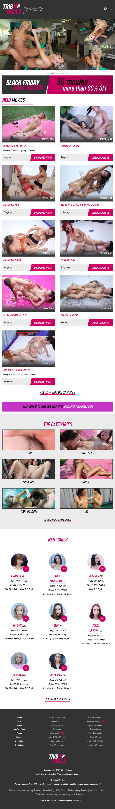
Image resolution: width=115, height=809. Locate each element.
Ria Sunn (19, 625)
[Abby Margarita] (57, 561)
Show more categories (57, 520)
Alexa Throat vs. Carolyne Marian (80, 205)
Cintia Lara (19, 576)
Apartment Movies (95, 725)
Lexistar (19, 675)
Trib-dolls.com (66, 770)
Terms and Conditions (17, 790)
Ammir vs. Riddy (12, 260)
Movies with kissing (95, 745)
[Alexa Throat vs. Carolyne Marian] (86, 183)
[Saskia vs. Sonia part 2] (28, 348)
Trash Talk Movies (95, 733)
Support (19, 737)
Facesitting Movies (57, 745)
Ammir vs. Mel (11, 205)
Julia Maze (57, 675)
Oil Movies (57, 729)
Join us (19, 725)
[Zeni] (57, 611)
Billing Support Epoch (83, 790)
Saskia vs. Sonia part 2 (16, 370)
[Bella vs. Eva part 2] (28, 124)
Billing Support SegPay (64, 790)
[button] (48, 73)
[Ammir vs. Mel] (28, 183)
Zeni (57, 625)
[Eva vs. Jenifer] (86, 293)
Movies (19, 717)
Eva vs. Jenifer (69, 315)
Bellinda (96, 576)
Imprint (96, 790)
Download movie (42, 157)
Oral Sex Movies (95, 717)
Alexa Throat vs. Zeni (15, 315)
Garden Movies (57, 741)
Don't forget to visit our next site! (57, 406)
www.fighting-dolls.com (70, 800)
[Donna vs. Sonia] (86, 124)
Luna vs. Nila (68, 260)
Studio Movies (95, 729)
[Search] (105, 8)
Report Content (59, 780)
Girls (19, 721)
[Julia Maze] (57, 660)
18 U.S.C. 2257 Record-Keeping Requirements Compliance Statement (57, 794)
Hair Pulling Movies (57, 737)
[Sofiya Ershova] (95, 611)
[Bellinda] (95, 561)
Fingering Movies (95, 721)
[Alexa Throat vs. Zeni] (28, 293)
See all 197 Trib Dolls (57, 699)
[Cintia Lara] (19, 561)
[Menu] (111, 8)
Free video (19, 741)
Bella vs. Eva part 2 (14, 146)
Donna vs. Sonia (70, 146)
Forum (19, 733)
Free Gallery (19, 745)
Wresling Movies (56, 725)
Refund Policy (48, 790)
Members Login (19, 729)
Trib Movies (57, 721)
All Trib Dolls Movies (57, 717)
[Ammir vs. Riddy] (28, 238)
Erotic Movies (95, 737)
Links (103, 790)
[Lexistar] (19, 660)
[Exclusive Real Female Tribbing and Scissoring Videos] (24, 8)
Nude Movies (57, 733)
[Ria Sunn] (19, 611)
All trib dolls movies (57, 392)
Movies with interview (95, 741)
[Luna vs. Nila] (86, 238)
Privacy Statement (34, 790)
